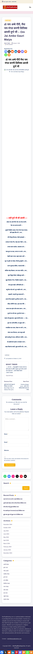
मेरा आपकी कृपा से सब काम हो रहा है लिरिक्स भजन (14, 510)
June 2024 (6, 534)
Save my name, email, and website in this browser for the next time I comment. (16, 459)
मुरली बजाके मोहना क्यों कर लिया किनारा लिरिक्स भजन (14, 503)
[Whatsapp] (5, 54)
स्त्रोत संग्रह (6, 599)
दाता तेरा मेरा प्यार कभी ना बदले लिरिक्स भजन (12, 499)
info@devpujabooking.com (14, 638)
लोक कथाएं (5, 589)
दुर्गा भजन (5, 577)
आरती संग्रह (7, 20)
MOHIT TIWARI (11, 364)
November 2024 (7, 524)
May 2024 (6, 537)
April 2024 (6, 540)
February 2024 (7, 546)
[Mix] (25, 51)
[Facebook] (5, 51)
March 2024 (6, 543)
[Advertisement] (16, 153)
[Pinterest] (19, 51)
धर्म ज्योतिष (5, 580)
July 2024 (6, 530)
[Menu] (30, 7)
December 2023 (7, 553)
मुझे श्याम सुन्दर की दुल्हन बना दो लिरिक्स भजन (13, 514)
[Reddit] (12, 51)
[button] (9, 375)
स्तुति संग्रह (5, 596)
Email (6, 442)
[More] (9, 54)
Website (6, 450)
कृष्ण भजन (5, 567)
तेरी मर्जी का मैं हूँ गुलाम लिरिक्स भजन (11, 506)
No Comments (10, 44)
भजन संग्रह (5, 586)
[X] (9, 51)
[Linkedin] (15, 51)
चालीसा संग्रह (6, 574)
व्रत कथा (5, 593)
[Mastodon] (22, 51)
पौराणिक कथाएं (6, 583)
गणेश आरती (5, 570)
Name (6, 434)
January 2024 (7, 550)
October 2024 (7, 527)
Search (6, 483)
